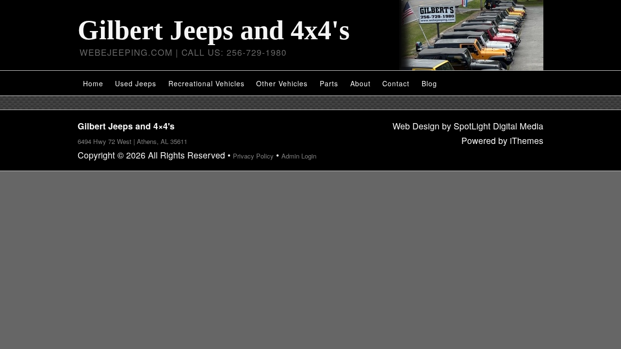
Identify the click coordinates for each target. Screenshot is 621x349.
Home (93, 83)
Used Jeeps (135, 83)
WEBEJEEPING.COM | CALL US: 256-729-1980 (183, 52)
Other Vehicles (282, 83)
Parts (329, 83)
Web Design (416, 126)
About (360, 83)
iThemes (526, 140)
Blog (429, 83)
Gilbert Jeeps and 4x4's (214, 30)
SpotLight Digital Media (498, 126)
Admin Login (298, 155)
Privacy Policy (253, 155)
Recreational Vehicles (206, 83)
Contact (395, 83)
